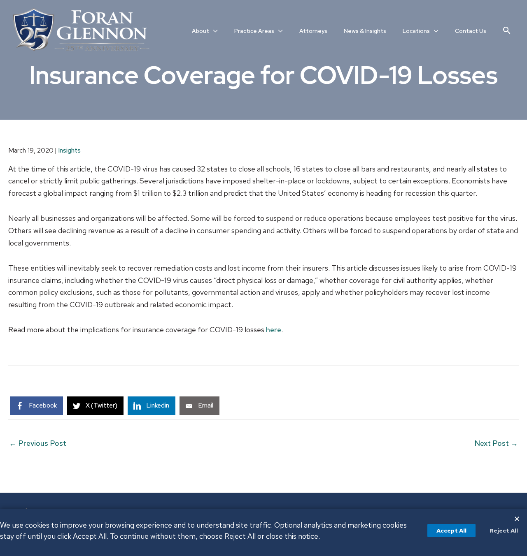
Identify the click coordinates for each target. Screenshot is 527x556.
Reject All (504, 530)
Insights (69, 150)
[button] (506, 30)
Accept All (451, 530)
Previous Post (37, 443)
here (273, 329)
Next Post (496, 443)
